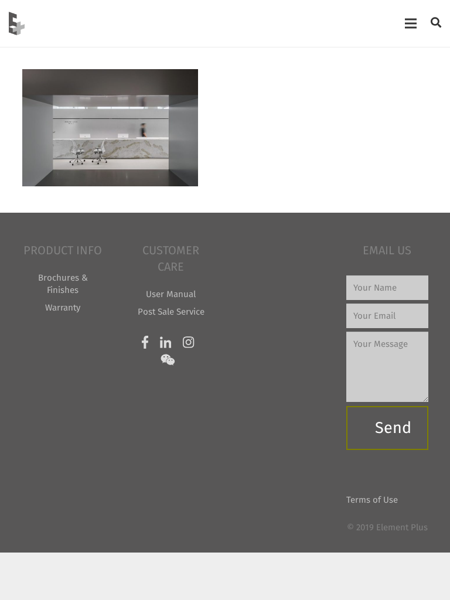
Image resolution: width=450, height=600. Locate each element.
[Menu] (411, 23)
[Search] (436, 23)
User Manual (171, 294)
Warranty (62, 307)
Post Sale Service (171, 311)
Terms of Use (372, 500)
